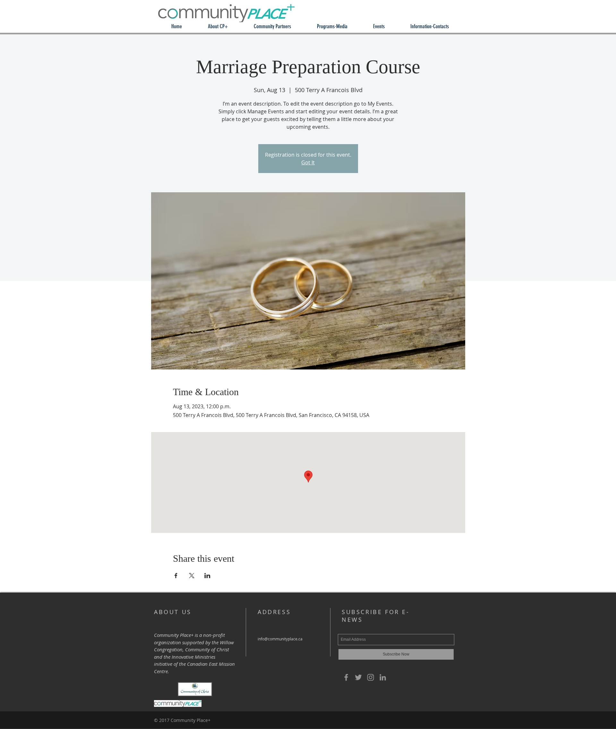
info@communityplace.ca (280, 638)
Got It (308, 162)
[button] (218, 26)
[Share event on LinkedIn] (207, 575)
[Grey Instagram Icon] (370, 677)
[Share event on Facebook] (176, 575)
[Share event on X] (192, 575)
